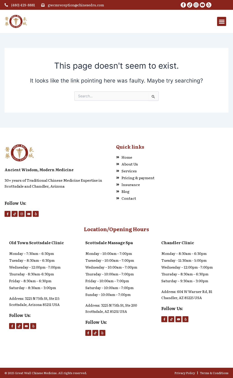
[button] (221, 21)
